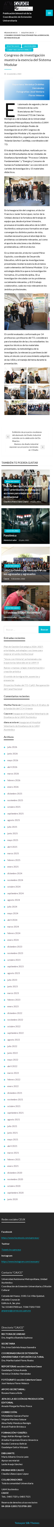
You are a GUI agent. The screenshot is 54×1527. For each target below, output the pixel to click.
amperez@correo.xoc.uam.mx (16, 1310)
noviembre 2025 (15, 800)
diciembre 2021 (14, 1093)
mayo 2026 (12, 760)
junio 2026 (12, 753)
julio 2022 (12, 1046)
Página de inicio (10, 33)
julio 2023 (12, 980)
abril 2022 (12, 1066)
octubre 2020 (13, 1186)
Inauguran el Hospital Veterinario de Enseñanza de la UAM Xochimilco (22, 726)
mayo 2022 (12, 1059)
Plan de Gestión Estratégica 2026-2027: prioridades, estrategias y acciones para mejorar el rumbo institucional (23, 491)
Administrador (10, 540)
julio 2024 (12, 906)
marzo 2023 (13, 993)
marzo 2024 (13, 926)
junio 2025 (12, 833)
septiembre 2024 (15, 893)
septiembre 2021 (15, 1112)
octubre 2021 (13, 1106)
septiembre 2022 (15, 1033)
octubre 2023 (13, 960)
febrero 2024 (13, 933)
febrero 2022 (13, 1079)
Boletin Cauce (27, 33)
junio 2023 (12, 986)
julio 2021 (12, 1126)
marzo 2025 (13, 853)
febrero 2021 (13, 1159)
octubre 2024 (13, 886)
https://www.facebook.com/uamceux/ (20, 1237)
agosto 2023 (13, 973)
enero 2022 (13, 1086)
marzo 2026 (13, 773)
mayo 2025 (12, 840)
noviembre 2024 (15, 880)
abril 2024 (12, 920)
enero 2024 (13, 940)
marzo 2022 (13, 1073)
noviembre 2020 (15, 1179)
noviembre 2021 (15, 1099)
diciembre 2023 (14, 946)
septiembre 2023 (15, 966)
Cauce (7, 579)
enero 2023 (13, 1006)
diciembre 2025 (14, 793)
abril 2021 (12, 1146)
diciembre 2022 (14, 1013)
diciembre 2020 (14, 1172)
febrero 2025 (13, 860)
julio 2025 (12, 827)
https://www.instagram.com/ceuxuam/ (20, 1261)
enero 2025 (13, 866)
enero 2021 (13, 1166)
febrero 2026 (13, 780)
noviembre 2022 (15, 1019)
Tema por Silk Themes (27, 1522)
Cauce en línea (30, 46)
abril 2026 (12, 767)
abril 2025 (12, 847)
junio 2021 (12, 1132)
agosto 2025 (13, 820)
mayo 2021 (12, 1139)
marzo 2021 (13, 1152)
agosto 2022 (13, 1039)
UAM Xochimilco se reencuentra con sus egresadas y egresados (25, 572)
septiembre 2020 (15, 1192)
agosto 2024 (13, 900)
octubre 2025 (13, 807)
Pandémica (10, 535)
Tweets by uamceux (11, 1249)
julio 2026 (12, 747)
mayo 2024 (12, 913)
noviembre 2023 (15, 953)
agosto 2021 (13, 1119)
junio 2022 (12, 1053)
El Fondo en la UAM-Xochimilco (22, 612)
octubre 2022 (13, 1026)
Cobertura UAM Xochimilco (19, 50)
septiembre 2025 (15, 813)
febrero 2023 (13, 999)
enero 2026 (13, 787)
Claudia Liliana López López (16, 501)
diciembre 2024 (14, 873)
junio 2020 (12, 1199)
